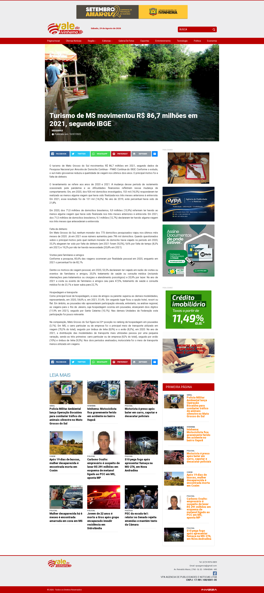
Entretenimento (163, 41)
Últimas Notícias (73, 41)
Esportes (145, 41)
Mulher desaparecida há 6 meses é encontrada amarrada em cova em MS (66, 517)
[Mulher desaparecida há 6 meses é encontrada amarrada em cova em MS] (66, 496)
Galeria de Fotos (126, 41)
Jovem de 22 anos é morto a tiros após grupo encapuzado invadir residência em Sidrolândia (103, 521)
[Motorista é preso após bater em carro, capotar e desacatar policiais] (141, 392)
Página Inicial (53, 41)
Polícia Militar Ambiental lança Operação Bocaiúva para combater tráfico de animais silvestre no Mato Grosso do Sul (66, 416)
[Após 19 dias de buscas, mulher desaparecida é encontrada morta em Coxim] (66, 442)
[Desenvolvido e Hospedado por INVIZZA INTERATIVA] (209, 589)
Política (197, 41)
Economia (212, 41)
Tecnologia (182, 41)
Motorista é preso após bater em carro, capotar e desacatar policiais (141, 412)
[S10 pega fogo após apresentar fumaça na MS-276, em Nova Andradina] (141, 442)
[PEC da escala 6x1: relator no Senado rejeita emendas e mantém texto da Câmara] (141, 496)
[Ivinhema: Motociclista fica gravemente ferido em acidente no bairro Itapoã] (103, 392)
